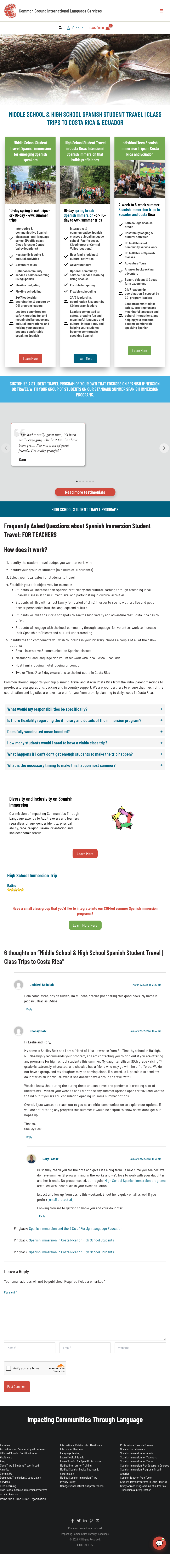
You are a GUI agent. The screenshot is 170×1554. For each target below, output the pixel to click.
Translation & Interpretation (135, 1490)
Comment (10, 1292)
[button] (60, 28)
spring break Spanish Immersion (79, 213)
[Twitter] (79, 1521)
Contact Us (6, 1473)
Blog (2, 1461)
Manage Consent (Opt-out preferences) (82, 1486)
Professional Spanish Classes (136, 1445)
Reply (29, 1009)
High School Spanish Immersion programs (135, 1180)
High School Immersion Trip (32, 875)
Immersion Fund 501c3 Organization (23, 1499)
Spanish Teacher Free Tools (136, 1477)
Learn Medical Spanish (72, 1457)
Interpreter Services (71, 1449)
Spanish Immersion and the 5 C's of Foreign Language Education (75, 1228)
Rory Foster (50, 1159)
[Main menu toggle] (161, 10)
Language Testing (70, 1453)
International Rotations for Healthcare (81, 1445)
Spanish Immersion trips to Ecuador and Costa (139, 212)
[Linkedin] (85, 1521)
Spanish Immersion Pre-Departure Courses (144, 1465)
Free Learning (8, 1486)
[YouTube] (97, 1521)
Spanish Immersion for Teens (136, 1461)
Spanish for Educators (132, 1449)
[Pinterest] (91, 1521)
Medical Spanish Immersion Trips (78, 1477)
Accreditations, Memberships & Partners (22, 1449)
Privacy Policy (67, 1481)
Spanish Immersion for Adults (136, 1453)
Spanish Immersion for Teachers (138, 1457)
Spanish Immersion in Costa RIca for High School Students (71, 1240)
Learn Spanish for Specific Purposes (80, 1461)
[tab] (85, 709)
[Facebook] (72, 1521)
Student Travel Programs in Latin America (143, 1481)
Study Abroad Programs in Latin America (143, 1486)
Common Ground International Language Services (60, 10)
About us (5, 1445)
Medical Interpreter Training (76, 1465)
